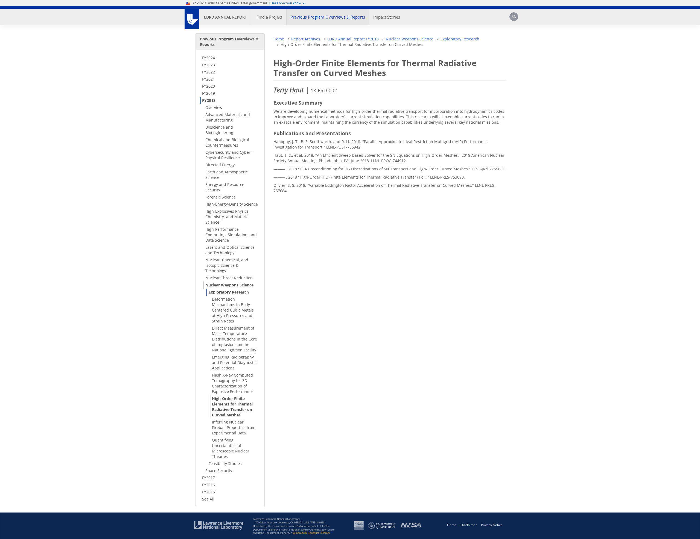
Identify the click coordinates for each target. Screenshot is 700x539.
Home (278, 39)
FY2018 (208, 100)
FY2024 (208, 57)
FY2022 (208, 72)
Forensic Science (220, 197)
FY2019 (208, 93)
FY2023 (208, 64)
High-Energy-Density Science (231, 204)
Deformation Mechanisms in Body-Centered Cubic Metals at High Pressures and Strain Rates (233, 310)
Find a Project (269, 17)
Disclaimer (468, 525)
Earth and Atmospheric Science (226, 174)
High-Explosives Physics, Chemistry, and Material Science (227, 217)
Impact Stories (386, 17)
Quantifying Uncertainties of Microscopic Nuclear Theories (230, 448)
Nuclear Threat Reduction (229, 277)
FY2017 (208, 477)
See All (208, 499)
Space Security (218, 470)
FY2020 (208, 86)
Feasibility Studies (225, 463)
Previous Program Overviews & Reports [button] (327, 17)
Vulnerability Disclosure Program (311, 533)
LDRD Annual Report (225, 17)
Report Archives (305, 39)
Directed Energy (220, 164)
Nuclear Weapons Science (229, 285)
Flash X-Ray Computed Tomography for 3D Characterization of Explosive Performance (232, 383)
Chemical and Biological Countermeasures (227, 142)
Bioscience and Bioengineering (219, 130)
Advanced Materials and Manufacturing (227, 117)
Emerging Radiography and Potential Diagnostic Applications (234, 362)
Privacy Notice (492, 525)
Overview (213, 107)
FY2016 (208, 484)
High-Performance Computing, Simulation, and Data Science (231, 235)
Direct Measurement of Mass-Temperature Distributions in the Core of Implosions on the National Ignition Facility (234, 339)
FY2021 (208, 79)
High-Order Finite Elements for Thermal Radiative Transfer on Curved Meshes (232, 406)
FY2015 (208, 491)
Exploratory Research (229, 292)
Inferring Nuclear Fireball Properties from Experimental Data (233, 427)
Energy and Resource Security (224, 187)
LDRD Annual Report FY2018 (353, 39)
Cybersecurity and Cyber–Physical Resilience (228, 155)
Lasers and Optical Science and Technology (230, 250)
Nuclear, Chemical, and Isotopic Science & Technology (226, 265)
